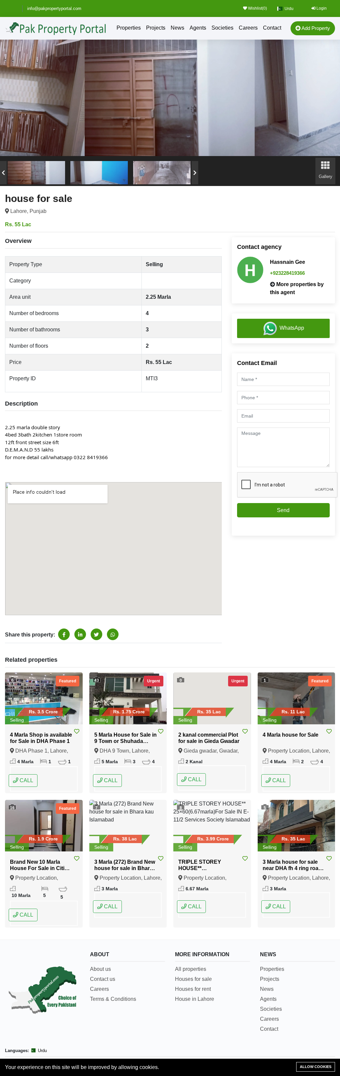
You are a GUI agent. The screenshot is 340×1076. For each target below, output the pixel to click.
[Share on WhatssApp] (113, 634)
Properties (129, 28)
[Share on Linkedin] (80, 634)
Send (283, 510)
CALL (25, 780)
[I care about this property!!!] (76, 732)
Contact (272, 28)
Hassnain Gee (287, 262)
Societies (222, 28)
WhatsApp (292, 328)
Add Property (315, 28)
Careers (248, 28)
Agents (198, 28)
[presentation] (3, 172)
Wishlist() (257, 8)
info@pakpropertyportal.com (54, 8)
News (177, 28)
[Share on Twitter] (96, 634)
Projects (155, 28)
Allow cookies (315, 1067)
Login (321, 8)
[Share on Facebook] (64, 634)
